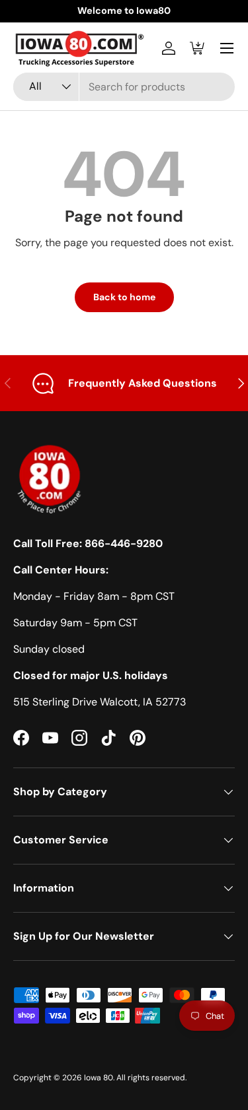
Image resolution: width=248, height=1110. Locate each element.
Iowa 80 (98, 1077)
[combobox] (124, 87)
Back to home (124, 297)
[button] (197, 48)
